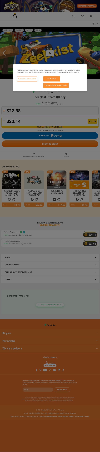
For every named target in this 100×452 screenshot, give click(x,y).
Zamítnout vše (51, 79)
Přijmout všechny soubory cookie (56, 85)
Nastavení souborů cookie (27, 79)
